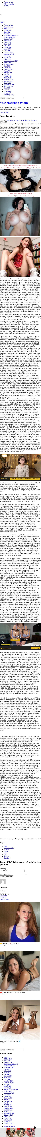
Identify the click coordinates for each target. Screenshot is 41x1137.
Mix (5, 853)
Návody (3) (7, 59)
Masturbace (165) (9, 54)
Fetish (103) (7, 42)
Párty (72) (7, 71)
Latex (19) (7, 50)
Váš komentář (5, 874)
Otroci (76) (7, 67)
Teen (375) (7, 88)
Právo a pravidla (9, 4)
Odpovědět (3, 896)
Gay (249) (7, 45)
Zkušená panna (4, 899)
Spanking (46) (8, 81)
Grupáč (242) (8, 47)
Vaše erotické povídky (14, 102)
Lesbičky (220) (8, 52)
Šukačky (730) (8, 86)
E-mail (4, 870)
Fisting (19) (7, 44)
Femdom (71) (8, 40)
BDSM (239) (8, 30)
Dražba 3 (3, 897)
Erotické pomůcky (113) (11, 35)
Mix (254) (7, 56)
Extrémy (12, 120)
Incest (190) (7, 49)
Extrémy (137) (8, 39)
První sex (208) (8, 79)
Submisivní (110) (9, 84)
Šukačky (27, 120)
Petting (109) (8, 72)
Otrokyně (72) (8, 69)
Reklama (6, 5)
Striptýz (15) (7, 83)
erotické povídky (9, 848)
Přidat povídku (8, 27)
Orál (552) (7, 66)
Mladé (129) (7, 57)
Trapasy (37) (7, 89)
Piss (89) (6, 74)
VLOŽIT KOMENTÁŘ (7, 876)
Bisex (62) (7, 32)
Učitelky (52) (8, 91)
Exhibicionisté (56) (9, 37)
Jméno (2, 868)
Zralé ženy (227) (9, 94)
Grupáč (18, 120)
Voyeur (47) (7, 93)
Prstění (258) (8, 78)
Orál (22, 120)
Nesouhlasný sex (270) (11, 61)
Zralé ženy (34, 120)
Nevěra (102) (8, 62)
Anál (8, 120)
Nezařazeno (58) (9, 64)
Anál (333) (7, 28)
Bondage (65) (8, 34)
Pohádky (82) (8, 76)
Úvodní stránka (8, 2)
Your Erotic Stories (9, 1126)
